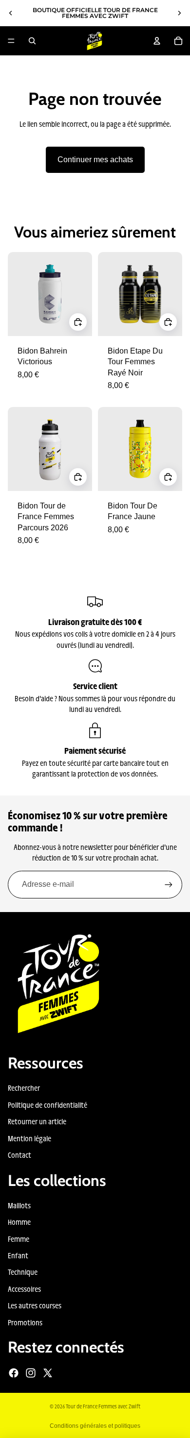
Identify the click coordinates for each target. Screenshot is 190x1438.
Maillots (19, 1205)
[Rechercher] (32, 40)
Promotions (25, 1322)
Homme (19, 1221)
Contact (19, 1154)
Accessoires (24, 1288)
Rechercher (24, 1087)
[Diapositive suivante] (179, 13)
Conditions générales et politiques (95, 1425)
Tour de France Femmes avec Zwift (103, 1406)
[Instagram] (31, 1373)
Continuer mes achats (95, 159)
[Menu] (11, 41)
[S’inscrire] (168, 884)
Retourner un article (37, 1121)
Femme (18, 1238)
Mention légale (29, 1138)
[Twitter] (48, 1373)
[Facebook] (13, 1373)
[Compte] (157, 40)
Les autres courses (34, 1305)
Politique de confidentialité (47, 1104)
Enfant (18, 1255)
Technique (23, 1271)
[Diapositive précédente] (10, 13)
